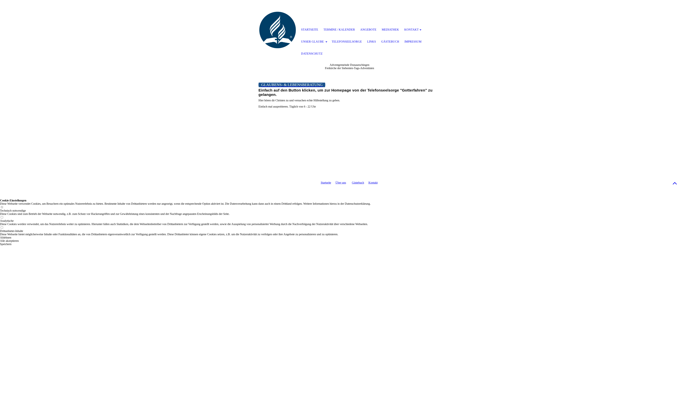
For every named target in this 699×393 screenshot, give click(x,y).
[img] (277, 30)
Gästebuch (358, 182)
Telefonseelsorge (347, 41)
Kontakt (373, 182)
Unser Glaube (313, 41)
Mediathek (390, 29)
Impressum (412, 41)
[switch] (2, 207)
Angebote (368, 29)
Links (371, 41)
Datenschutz (312, 53)
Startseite (326, 182)
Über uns (340, 182)
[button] (675, 183)
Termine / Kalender (339, 29)
